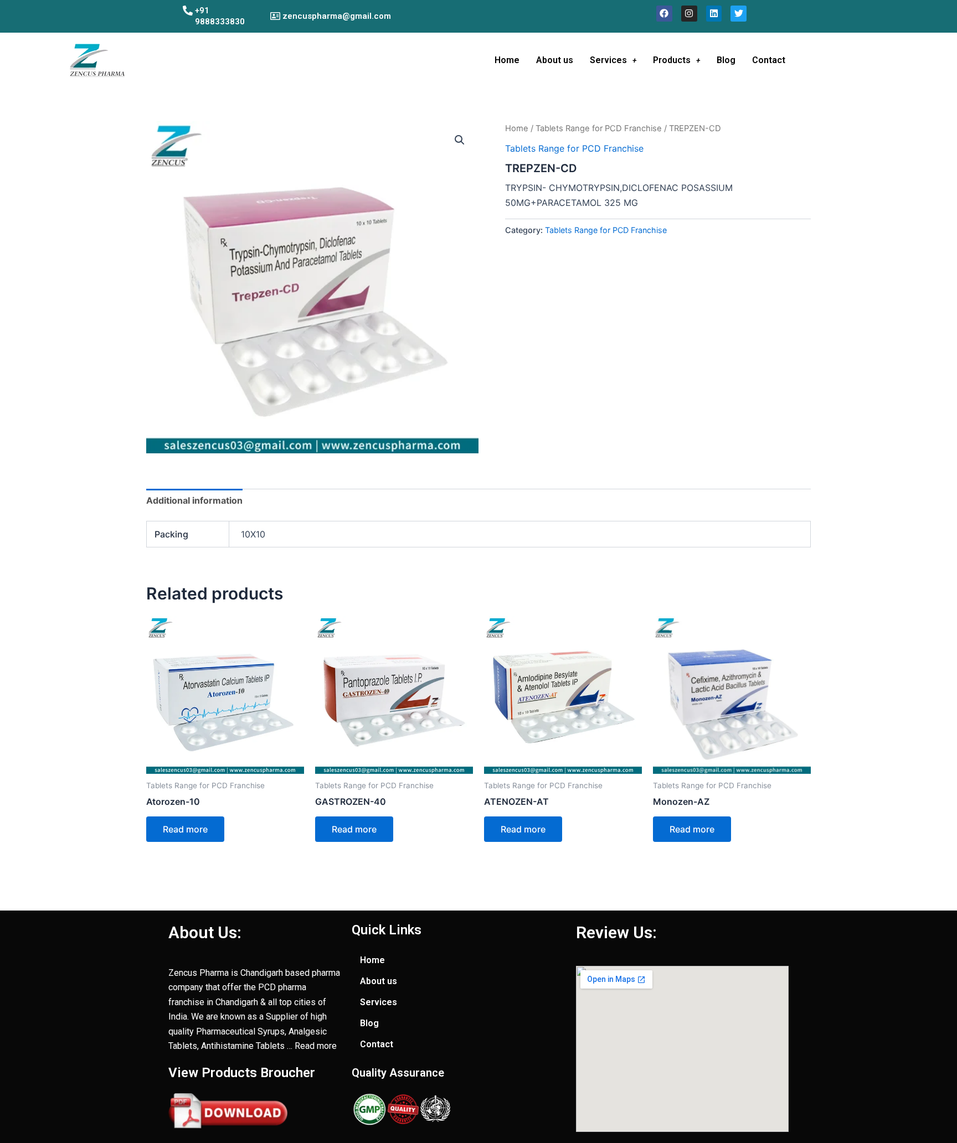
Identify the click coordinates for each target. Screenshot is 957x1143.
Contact (768, 60)
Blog (726, 60)
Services (608, 60)
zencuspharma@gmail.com (336, 16)
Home (507, 60)
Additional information (194, 500)
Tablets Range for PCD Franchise (599, 128)
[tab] (194, 500)
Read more (185, 829)
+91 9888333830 (220, 16)
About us (554, 60)
